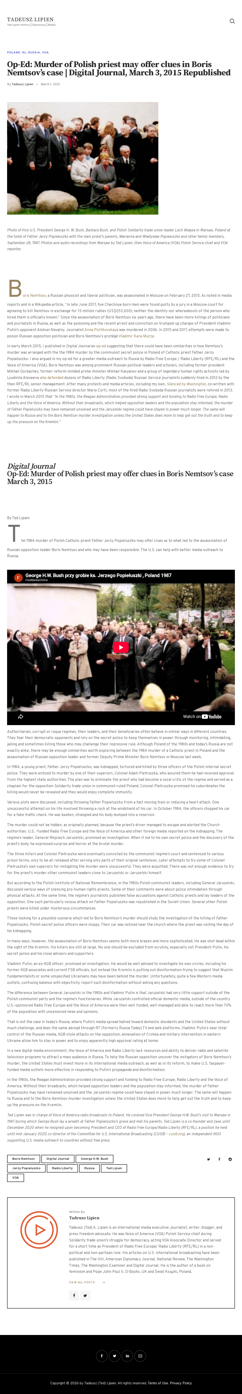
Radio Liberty (62, 1168)
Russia (34, 53)
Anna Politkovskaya (101, 330)
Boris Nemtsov (26, 295)
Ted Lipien (114, 1168)
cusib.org (176, 1134)
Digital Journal (58, 1159)
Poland (13, 53)
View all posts (82, 1282)
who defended (51, 378)
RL (24, 53)
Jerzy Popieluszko (26, 1168)
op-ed (101, 346)
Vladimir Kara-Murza (136, 336)
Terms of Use (158, 1383)
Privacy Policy (181, 1383)
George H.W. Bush (94, 1159)
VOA (45, 53)
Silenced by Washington (186, 384)
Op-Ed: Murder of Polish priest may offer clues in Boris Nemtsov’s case (120, 474)
